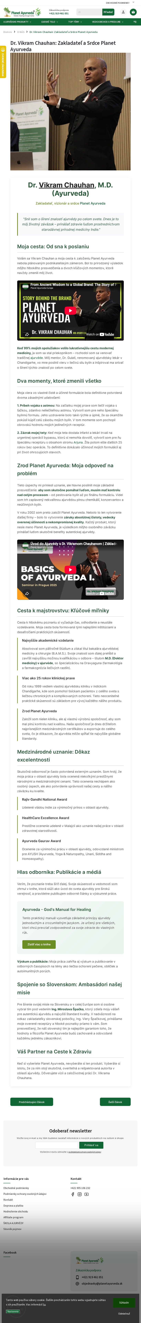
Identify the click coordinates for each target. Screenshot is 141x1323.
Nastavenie (13, 1311)
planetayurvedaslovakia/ (79, 1194)
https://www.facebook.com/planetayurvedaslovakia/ (72, 1194)
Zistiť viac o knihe (39, 944)
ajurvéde (36, 358)
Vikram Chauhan (66, 185)
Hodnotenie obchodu (15, 1211)
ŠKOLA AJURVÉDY (13, 1223)
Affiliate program (13, 1217)
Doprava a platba (13, 1206)
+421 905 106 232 (80, 1188)
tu (44, 1304)
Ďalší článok (115, 1102)
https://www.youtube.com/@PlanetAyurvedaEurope (86, 1194)
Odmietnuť (124, 1314)
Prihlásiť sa (91, 1145)
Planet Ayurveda (92, 203)
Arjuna (78, 442)
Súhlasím (124, 1303)
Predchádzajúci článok (32, 1102)
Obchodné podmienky (117, 3)
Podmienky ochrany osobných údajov (24, 1194)
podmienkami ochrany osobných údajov (84, 1152)
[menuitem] (19, 21)
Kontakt (8, 1200)
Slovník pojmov (12, 1229)
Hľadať (108, 12)
